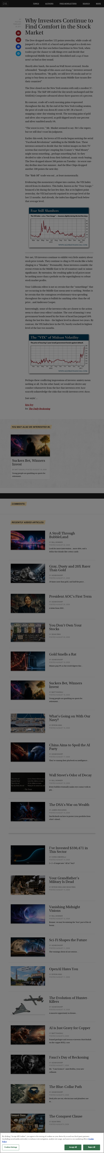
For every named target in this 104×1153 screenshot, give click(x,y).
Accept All (73, 1147)
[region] (52, 1143)
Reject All (91, 1147)
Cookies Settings (10, 1147)
